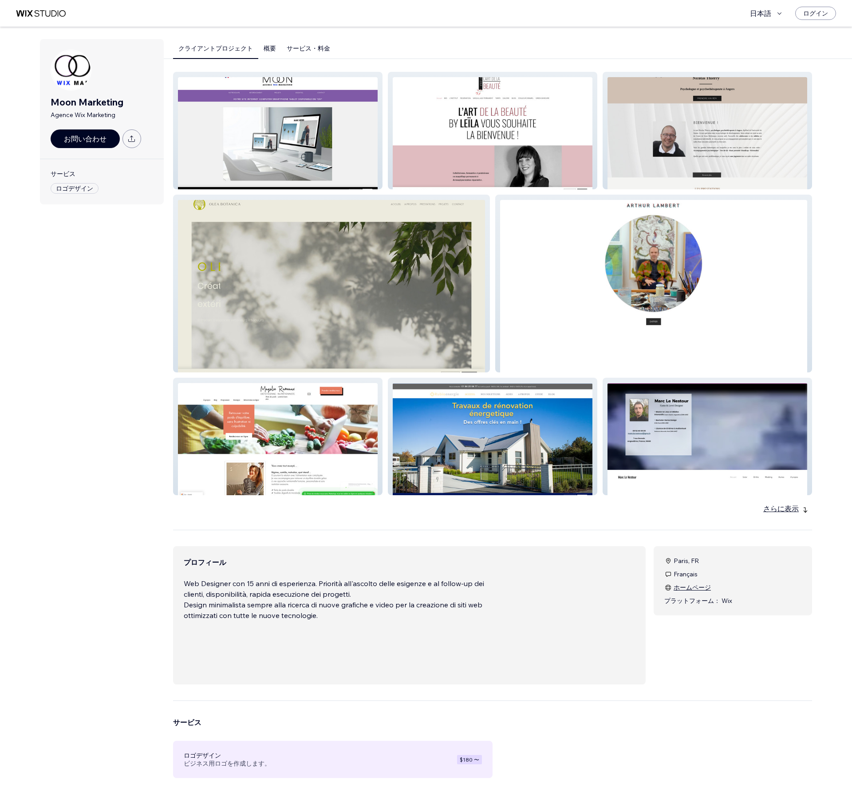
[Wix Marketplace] (41, 13)
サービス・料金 (308, 48)
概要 (270, 48)
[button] (278, 130)
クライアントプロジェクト (215, 48)
